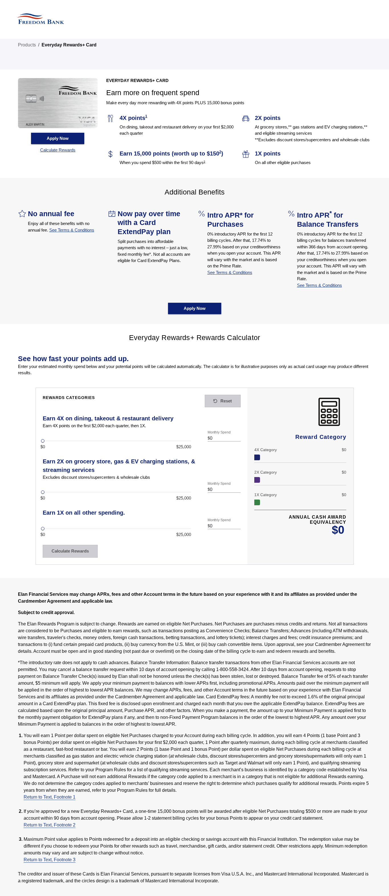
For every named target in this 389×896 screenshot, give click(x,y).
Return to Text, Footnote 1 (49, 797)
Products (27, 44)
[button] (57, 150)
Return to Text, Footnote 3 (49, 859)
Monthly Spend (219, 432)
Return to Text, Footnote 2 (49, 825)
